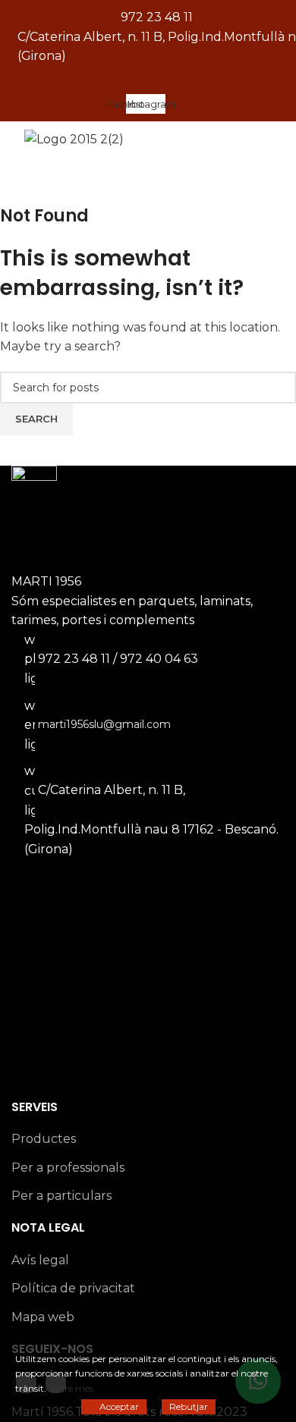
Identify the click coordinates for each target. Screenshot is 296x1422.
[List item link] (148, 711)
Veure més (71, 1388)
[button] (148, 80)
